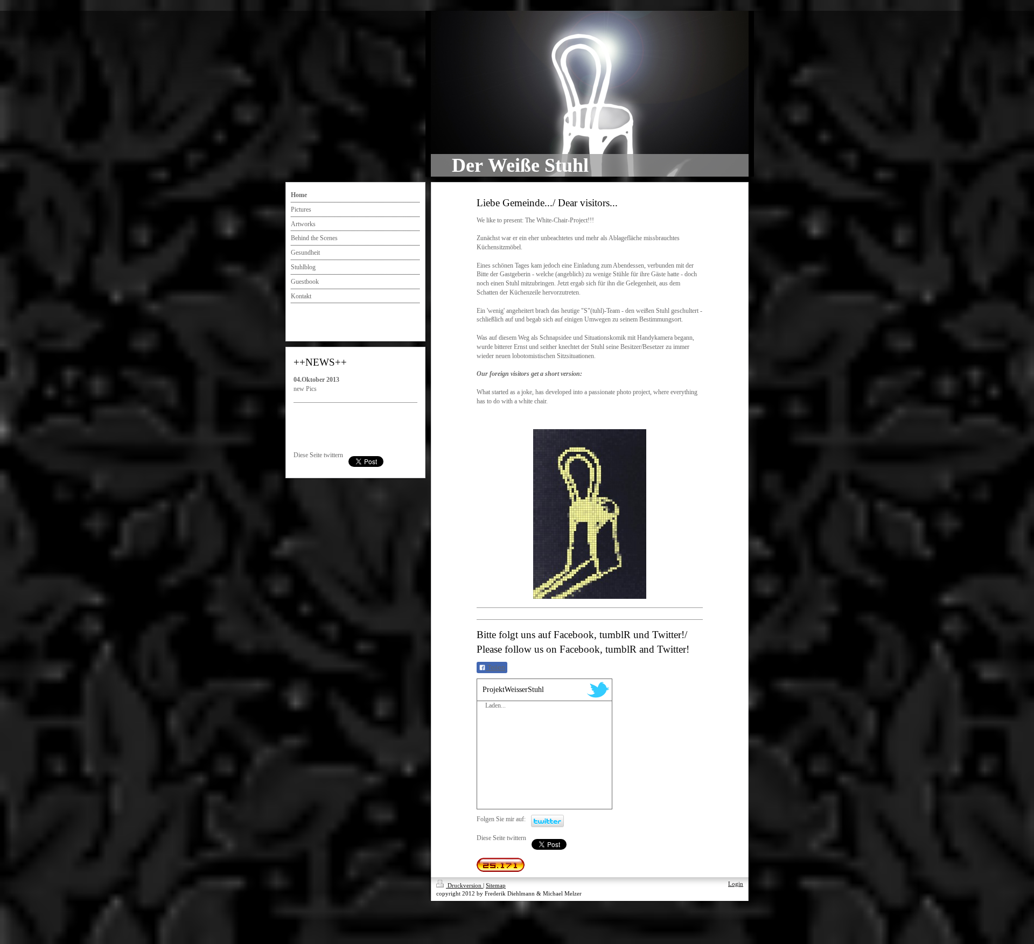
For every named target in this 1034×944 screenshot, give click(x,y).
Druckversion (464, 885)
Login (735, 883)
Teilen (495, 668)
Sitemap (496, 885)
